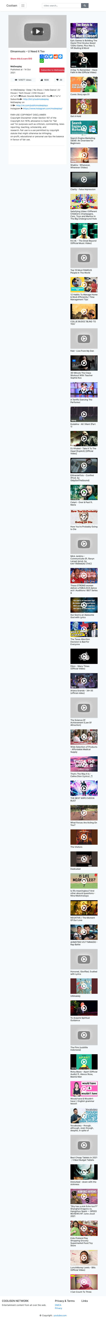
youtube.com (60, 1315)
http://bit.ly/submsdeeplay (36, 99)
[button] (85, 5)
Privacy (58, 1308)
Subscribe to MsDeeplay (53, 70)
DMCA (58, 1305)
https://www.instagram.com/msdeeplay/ (42, 108)
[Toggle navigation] (22, 5)
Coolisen (11, 5)
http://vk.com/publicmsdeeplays (32, 105)
